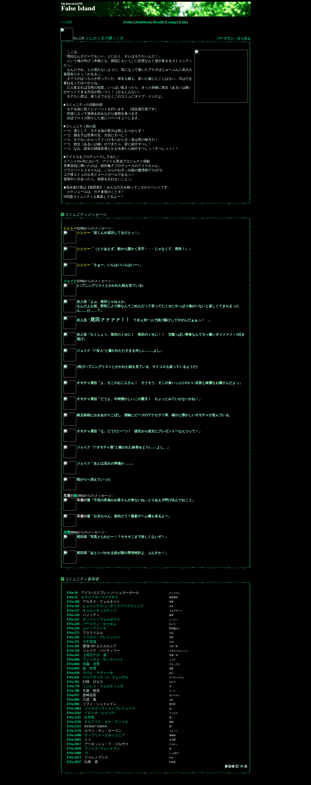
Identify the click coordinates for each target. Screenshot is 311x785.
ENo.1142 (74, 713)
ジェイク (70, 281)
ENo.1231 (74, 726)
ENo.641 (73, 677)
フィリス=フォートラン (102, 748)
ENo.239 (73, 628)
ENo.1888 (74, 753)
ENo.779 (73, 686)
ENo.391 (73, 646)
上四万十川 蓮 (94, 655)
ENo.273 (73, 632)
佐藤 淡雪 (91, 664)
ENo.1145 (74, 717)
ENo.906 (73, 704)
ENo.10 (72, 592)
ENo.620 (73, 673)
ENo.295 (73, 637)
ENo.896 (73, 699)
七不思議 (89, 641)
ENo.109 (73, 601)
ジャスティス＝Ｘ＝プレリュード (109, 708)
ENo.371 (73, 641)
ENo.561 (73, 655)
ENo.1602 (74, 739)
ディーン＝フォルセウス (101, 619)
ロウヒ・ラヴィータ (98, 673)
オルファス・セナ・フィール (106, 722)
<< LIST (66, 22)
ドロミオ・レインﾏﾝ (99, 713)
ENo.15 (72, 597)
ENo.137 (73, 610)
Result (158, 22)
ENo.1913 (74, 757)
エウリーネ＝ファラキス (99, 597)
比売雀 (89, 717)
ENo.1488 (74, 735)
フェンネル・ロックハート (103, 659)
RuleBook (143, 22)
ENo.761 (73, 681)
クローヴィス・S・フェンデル (106, 677)
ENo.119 (73, 606)
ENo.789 (73, 690)
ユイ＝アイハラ (94, 628)
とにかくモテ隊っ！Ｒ (104, 38)
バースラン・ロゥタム (234, 38)
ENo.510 (73, 650)
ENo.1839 (74, 748)
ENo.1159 (74, 722)
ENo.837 (73, 695)
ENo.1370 (74, 730)
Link (183, 22)
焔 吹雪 (89, 668)
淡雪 (66, 532)
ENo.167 (73, 619)
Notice (128, 22)
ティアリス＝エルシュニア (104, 735)
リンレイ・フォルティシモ (103, 686)
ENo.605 (73, 668)
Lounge (171, 22)
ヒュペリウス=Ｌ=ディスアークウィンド (113, 606)
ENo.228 (73, 624)
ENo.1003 (74, 708)
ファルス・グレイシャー (101, 637)
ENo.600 (73, 659)
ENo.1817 (74, 744)
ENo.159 (73, 615)
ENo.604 (73, 664)
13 (86, 753)
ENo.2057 (74, 762)
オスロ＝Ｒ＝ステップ (100, 610)
